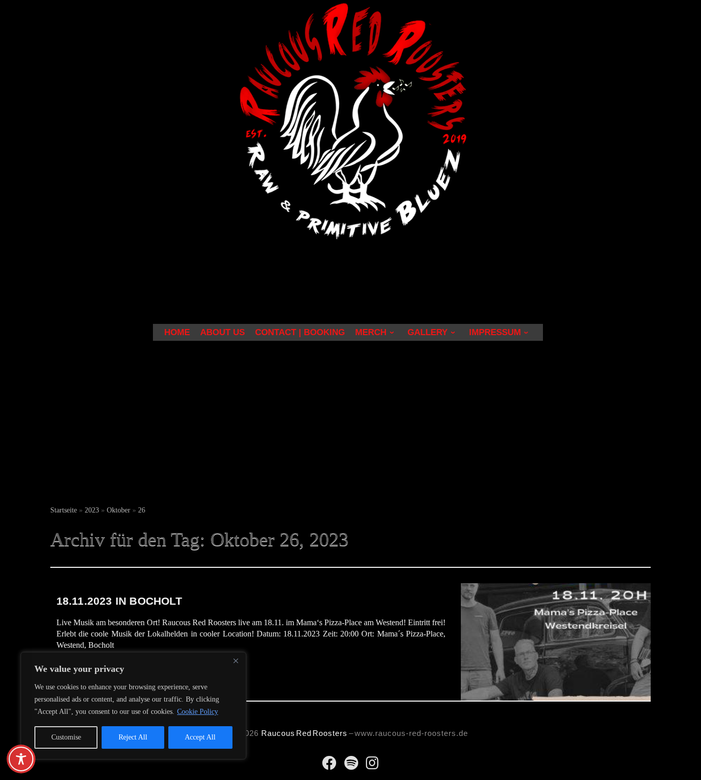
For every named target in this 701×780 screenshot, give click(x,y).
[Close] (235, 660)
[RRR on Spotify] (351, 766)
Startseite (63, 510)
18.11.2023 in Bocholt (119, 601)
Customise (66, 737)
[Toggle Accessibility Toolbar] (21, 759)
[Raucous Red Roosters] (329, 766)
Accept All (200, 737)
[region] (133, 706)
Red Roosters (321, 733)
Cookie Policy (197, 711)
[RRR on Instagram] (372, 766)
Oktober (118, 510)
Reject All (133, 737)
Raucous (278, 733)
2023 (92, 510)
